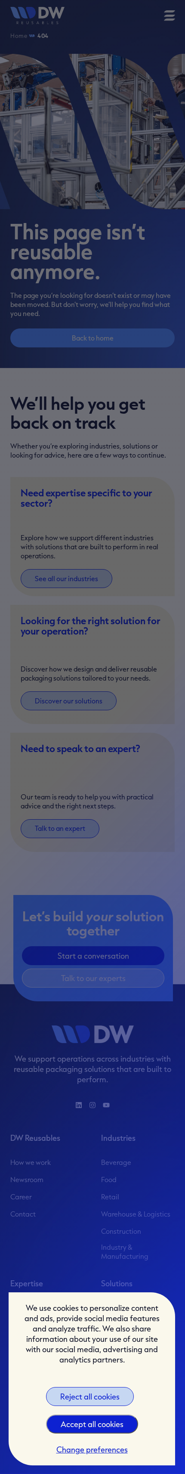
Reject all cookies (90, 1396)
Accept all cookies (92, 1424)
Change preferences (92, 1449)
